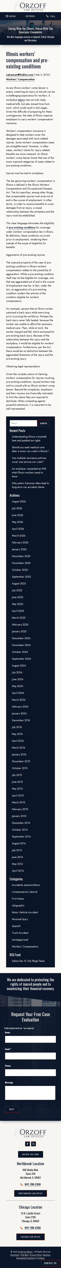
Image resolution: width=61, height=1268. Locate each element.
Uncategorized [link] (20, 940)
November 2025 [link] (21, 563)
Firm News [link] (18, 899)
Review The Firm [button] (30, 1154)
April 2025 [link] (18, 611)
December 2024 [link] (21, 638)
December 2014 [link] (21, 823)
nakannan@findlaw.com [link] (19, 75)
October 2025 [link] (20, 570)
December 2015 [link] (21, 761)
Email (8, 1049)
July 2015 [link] (17, 775)
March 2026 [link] (18, 536)
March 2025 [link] (18, 618)
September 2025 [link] (21, 577)
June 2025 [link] (17, 597)
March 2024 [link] (19, 700)
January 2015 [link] (19, 816)
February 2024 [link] (20, 707)
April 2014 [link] (18, 871)
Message (9, 1082)
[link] (30, 6)
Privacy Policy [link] (36, 1255)
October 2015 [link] (20, 768)
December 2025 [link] (21, 556)
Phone (8, 1065)
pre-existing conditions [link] (22, 227)
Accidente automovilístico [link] (26, 885)
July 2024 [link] (17, 672)
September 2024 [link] (21, 659)
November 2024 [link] (21, 645)
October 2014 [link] (20, 830)
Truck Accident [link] (20, 933)
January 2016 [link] (19, 754)
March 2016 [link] (18, 748)
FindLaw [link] (41, 1258)
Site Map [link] (24, 1255)
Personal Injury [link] (20, 919)
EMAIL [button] (32, 16)
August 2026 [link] (19, 501)
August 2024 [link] (19, 665)
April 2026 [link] (18, 529)
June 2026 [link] (17, 515)
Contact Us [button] (50, 1263)
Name (7, 1032)
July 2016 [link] (17, 727)
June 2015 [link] (17, 782)
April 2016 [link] (18, 741)
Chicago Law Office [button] (30, 1236)
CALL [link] (52, 16)
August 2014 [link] (19, 843)
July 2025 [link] (17, 590)
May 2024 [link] (17, 686)
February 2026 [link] (20, 542)
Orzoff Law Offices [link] (25, 1251)
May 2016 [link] (17, 734)
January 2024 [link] (19, 713)
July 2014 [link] (17, 850)
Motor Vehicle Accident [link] (25, 912)
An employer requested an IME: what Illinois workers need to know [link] (29, 472)
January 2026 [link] (19, 549)
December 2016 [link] (21, 720)
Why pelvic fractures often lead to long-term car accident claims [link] (30, 485)
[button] (10, 15)
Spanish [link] (16, 926)
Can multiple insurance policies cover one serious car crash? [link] (29, 460)
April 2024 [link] (18, 693)
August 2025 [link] (19, 583)
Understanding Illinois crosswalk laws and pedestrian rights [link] (29, 438)
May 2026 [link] (17, 522)
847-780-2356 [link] (33, 1184)
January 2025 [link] (19, 631)
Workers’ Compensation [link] (20, 79)
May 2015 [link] (17, 789)
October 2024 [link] (20, 652)
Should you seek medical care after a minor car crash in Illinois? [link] (30, 449)
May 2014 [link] (17, 864)
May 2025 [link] (17, 604)
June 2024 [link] (17, 679)
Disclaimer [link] (14, 1255)
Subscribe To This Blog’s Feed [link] (28, 961)
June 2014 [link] (17, 857)
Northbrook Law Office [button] (31, 1193)
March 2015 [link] (18, 802)
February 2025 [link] (20, 624)
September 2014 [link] (21, 836)
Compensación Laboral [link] (24, 892)
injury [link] (21, 100)
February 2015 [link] (20, 809)
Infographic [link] (18, 905)
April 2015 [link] (18, 795)
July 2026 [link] (17, 508)
